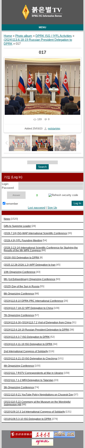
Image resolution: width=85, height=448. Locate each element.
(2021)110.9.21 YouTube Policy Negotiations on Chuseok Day (38, 394)
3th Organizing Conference (19, 387)
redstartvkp (54, 128)
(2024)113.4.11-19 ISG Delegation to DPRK (28, 344)
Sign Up (52, 207)
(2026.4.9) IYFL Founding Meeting (23, 240)
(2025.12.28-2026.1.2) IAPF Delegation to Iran (29, 264)
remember (12, 203)
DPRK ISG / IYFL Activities (53, 36)
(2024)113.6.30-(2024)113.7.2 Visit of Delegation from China (37, 322)
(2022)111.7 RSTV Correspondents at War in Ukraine (33, 373)
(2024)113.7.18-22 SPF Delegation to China (28, 308)
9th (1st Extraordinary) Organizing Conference (29, 279)
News (7, 218)
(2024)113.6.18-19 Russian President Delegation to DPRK (36, 329)
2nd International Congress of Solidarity (26, 351)
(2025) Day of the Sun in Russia (21, 286)
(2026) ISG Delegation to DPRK (21, 257)
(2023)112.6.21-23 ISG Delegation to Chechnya (30, 358)
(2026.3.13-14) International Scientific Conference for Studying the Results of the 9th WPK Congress (41, 249)
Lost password (36, 207)
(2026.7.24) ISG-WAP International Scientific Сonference (35, 233)
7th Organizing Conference (19, 315)
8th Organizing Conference (19, 293)
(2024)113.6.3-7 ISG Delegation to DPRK (27, 336)
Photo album (23, 36)
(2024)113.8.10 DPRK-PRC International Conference (33, 300)
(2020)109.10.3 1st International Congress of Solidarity (34, 411)
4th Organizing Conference (19, 365)
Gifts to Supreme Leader (17, 226)
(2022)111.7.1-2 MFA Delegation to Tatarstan (28, 380)
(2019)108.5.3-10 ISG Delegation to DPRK (27, 419)
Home (8, 36)
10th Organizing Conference (19, 272)
